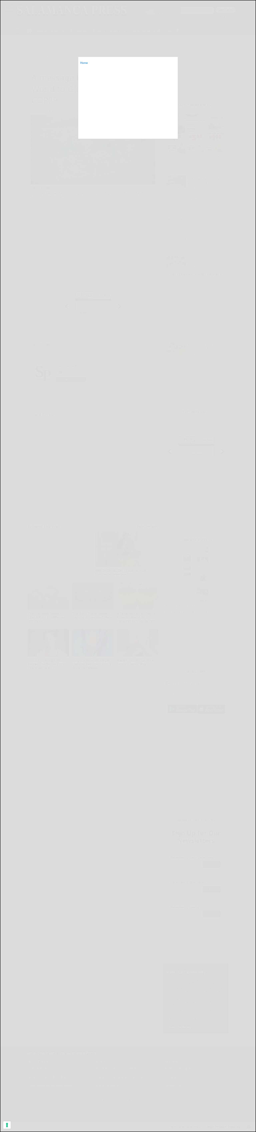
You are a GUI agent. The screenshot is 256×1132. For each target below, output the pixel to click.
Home (84, 62)
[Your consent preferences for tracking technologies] (7, 1125)
